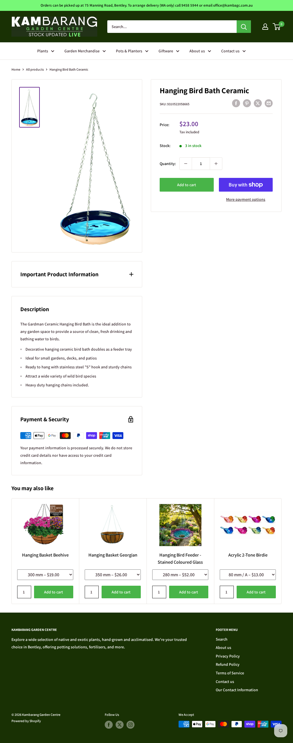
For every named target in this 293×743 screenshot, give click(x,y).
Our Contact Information (237, 689)
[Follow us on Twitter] (120, 725)
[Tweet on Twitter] (258, 103)
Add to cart (186, 184)
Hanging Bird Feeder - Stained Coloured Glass (180, 558)
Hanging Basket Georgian (112, 555)
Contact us (230, 50)
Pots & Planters (129, 50)
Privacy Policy (228, 656)
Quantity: (168, 163)
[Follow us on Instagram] (130, 725)
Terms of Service (230, 673)
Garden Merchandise (82, 50)
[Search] (244, 26)
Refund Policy (227, 664)
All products (35, 69)
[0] (276, 26)
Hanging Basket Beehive (45, 555)
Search (221, 639)
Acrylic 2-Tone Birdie (248, 555)
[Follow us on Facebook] (109, 725)
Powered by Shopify (26, 721)
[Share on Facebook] (236, 103)
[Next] (282, 551)
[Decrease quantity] (186, 164)
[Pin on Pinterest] (247, 103)
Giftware (166, 50)
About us (197, 50)
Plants (42, 50)
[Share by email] (269, 103)
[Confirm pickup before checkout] (246, 190)
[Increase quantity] (216, 164)
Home (15, 69)
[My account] (265, 26)
